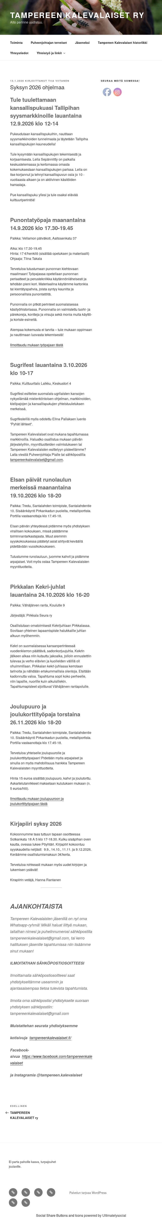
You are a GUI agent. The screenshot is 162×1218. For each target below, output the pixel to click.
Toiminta (16, 42)
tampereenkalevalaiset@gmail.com (36, 459)
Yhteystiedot (19, 53)
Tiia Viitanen (58, 80)
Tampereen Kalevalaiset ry (77, 14)
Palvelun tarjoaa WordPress (88, 1192)
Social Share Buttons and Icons (59, 1215)
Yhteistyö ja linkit (49, 53)
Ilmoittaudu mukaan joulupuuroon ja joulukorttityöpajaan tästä (37, 801)
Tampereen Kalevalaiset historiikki (122, 42)
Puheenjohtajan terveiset (49, 42)
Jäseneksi (82, 42)
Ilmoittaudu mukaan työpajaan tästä (36, 344)
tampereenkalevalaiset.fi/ (50, 1037)
